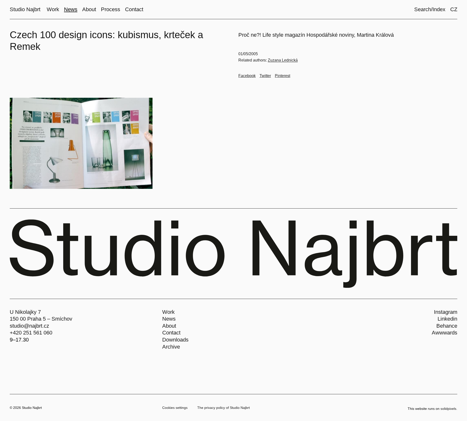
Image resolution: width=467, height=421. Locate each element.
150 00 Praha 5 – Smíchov (41, 319)
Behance (446, 326)
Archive (171, 347)
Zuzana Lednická (283, 60)
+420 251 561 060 (31, 333)
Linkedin (447, 319)
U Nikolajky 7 (25, 312)
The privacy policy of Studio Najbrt (223, 408)
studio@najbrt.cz (29, 326)
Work (168, 312)
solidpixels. (448, 409)
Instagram (445, 312)
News (169, 319)
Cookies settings (175, 408)
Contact (171, 333)
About (169, 326)
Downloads (175, 340)
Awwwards (444, 333)
